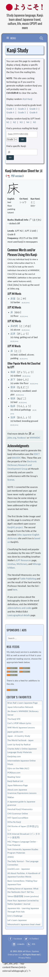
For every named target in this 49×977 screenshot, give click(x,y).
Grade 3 (33, 109)
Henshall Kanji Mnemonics (20, 809)
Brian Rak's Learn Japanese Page (22, 703)
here (15, 590)
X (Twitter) (34, 939)
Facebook (18, 939)
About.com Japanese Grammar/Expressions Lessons (21, 791)
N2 (14, 122)
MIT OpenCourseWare (17, 818)
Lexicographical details (18, 615)
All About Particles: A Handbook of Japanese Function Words (23, 875)
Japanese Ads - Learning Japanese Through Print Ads (23, 910)
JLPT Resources (23, 560)
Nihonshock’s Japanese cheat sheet (23, 924)
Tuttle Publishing (28, 579)
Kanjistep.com (14, 756)
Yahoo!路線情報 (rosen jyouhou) (23, 896)
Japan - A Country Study (18, 736)
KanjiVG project (15, 527)
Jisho (27, 303)
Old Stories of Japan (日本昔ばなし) (23, 828)
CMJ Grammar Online (17, 814)
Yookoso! (21, 438)
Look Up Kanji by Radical (18, 745)
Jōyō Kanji (27, 99)
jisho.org (11, 438)
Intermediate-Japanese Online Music (21, 762)
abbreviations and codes (19, 608)
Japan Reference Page (17, 785)
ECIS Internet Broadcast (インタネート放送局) (23, 836)
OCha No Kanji (14, 822)
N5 (34, 122)
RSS (33, 944)
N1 (7, 122)
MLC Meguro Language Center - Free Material (22, 843)
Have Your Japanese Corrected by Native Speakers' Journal (23, 902)
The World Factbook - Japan (20, 740)
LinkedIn (20, 944)
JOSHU (10, 857)
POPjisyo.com (13, 773)
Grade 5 (22, 112)
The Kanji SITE (13, 719)
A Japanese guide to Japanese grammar (21, 803)
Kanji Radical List (15, 781)
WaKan (10, 797)
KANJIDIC (16, 458)
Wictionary (21, 564)
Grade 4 (10, 112)
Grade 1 (10, 109)
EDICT (37, 454)
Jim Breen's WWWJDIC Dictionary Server (23, 713)
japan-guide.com (15, 732)
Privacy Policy (25, 958)
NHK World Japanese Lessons (21, 728)
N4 (27, 122)
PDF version (16, 176)
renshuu (11, 564)
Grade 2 (22, 109)
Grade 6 (33, 112)
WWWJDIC (35, 438)
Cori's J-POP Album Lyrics (19, 723)
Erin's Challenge (14, 916)
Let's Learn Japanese (17, 920)
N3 (21, 122)
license (10, 480)
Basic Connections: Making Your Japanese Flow (22, 883)
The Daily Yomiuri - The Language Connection (22, 863)
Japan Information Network (20, 707)
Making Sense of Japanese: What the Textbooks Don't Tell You (22, 890)
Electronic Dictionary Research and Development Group (22, 465)
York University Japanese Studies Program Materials (22, 851)
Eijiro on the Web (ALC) (18, 768)
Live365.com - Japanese (18, 869)
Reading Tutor (14, 777)
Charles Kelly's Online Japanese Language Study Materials (22, 750)
